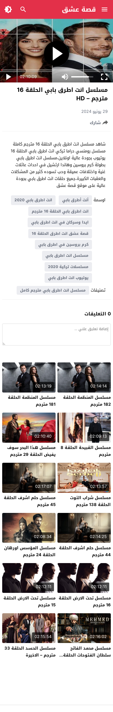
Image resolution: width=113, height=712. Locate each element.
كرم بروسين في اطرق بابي (63, 244)
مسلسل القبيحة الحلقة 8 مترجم (86, 451)
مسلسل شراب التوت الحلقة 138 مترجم (90, 501)
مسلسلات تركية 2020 (68, 266)
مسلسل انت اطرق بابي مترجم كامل (53, 290)
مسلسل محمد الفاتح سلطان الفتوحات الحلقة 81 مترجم (87, 655)
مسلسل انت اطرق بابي (67, 255)
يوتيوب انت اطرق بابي (68, 277)
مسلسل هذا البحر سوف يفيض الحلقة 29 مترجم (31, 451)
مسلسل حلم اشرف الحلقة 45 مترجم (30, 501)
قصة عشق (79, 9)
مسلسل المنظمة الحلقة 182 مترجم (87, 400)
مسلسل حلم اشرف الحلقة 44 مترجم (85, 551)
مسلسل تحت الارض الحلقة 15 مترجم (29, 601)
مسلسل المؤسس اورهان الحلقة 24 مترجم (30, 551)
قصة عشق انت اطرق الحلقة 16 (60, 233)
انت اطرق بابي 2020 (33, 200)
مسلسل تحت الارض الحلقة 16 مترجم (85, 601)
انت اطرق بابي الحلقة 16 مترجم (60, 211)
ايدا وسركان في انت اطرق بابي (60, 222)
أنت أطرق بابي (75, 200)
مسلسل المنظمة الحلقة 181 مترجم (32, 400)
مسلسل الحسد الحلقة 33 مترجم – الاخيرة (30, 651)
